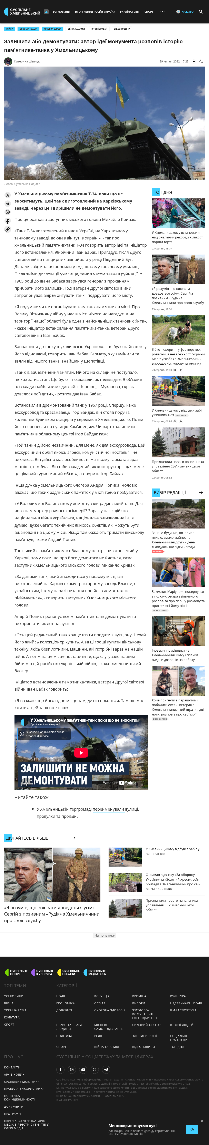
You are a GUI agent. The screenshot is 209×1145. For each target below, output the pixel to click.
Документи (13, 1106)
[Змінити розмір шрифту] (201, 61)
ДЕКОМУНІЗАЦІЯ (28, 28)
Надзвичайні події (186, 1003)
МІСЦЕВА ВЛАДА (52, 28)
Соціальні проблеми (179, 1038)
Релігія (100, 1036)
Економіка (65, 1003)
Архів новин (14, 1074)
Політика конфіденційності (19, 1098)
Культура (12, 1017)
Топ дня (177, 1047)
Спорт (149, 11)
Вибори (138, 1003)
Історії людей (99, 28)
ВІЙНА (9, 28)
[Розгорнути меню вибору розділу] (46, 11)
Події (60, 996)
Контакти (12, 1067)
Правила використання (24, 1088)
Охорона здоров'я (109, 1010)
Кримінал (140, 996)
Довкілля (64, 1010)
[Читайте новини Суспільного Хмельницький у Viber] (95, 1070)
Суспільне (130, 1092)
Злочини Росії (144, 1036)
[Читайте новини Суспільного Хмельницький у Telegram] (106, 1070)
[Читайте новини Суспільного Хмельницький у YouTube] (83, 1070)
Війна (9, 1003)
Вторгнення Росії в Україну (95, 11)
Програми (12, 1114)
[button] (7, 195)
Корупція (102, 996)
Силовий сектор (146, 1025)
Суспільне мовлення (22, 1082)
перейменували (109, 809)
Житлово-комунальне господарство (144, 1014)
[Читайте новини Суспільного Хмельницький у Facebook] (60, 1070)
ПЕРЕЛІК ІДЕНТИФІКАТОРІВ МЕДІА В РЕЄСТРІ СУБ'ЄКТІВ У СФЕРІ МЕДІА (26, 1124)
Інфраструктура (183, 1010)
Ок (192, 1129)
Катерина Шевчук (27, 61)
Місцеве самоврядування (109, 1027)
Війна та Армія (76, 28)
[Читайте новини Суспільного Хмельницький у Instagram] (72, 1070)
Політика (64, 1036)
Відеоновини (122, 28)
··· (162, 11)
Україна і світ (130, 11)
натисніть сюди (113, 1096)
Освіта (99, 1003)
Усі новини (61, 11)
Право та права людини (69, 1027)
